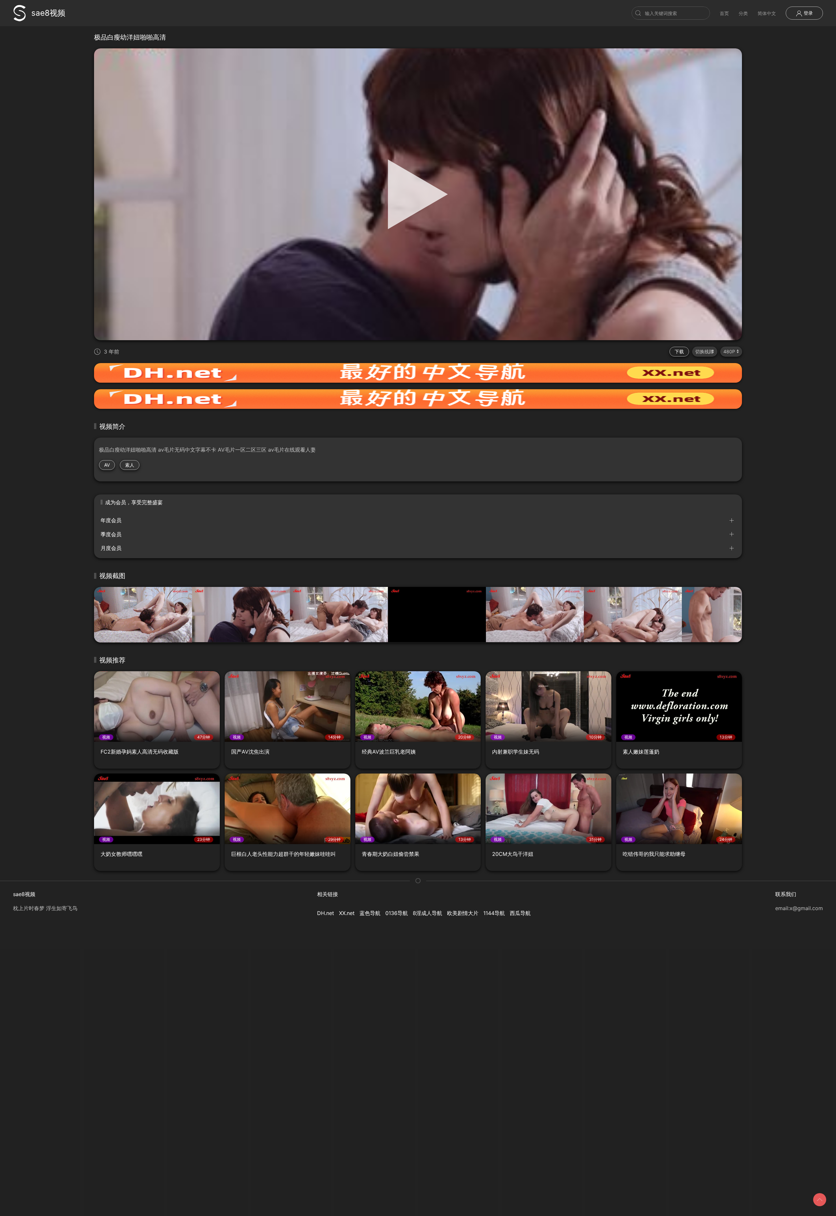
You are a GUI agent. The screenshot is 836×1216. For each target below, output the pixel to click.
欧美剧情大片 (462, 913)
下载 (679, 351)
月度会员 (111, 548)
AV (107, 465)
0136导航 (396, 913)
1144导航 (494, 913)
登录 (807, 13)
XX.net (347, 913)
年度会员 (111, 520)
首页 (724, 13)
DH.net (325, 913)
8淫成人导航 (427, 913)
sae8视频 (48, 13)
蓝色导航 (370, 913)
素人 (129, 465)
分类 (743, 13)
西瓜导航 (520, 913)
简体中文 (767, 13)
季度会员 (111, 534)
